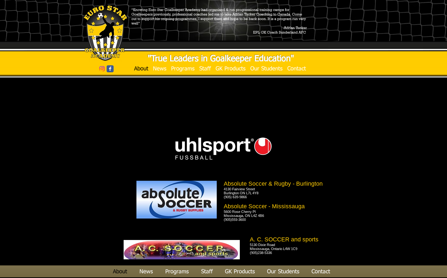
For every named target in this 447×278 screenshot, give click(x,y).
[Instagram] (101, 68)
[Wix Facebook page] (110, 68)
